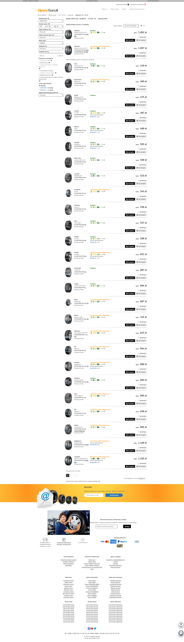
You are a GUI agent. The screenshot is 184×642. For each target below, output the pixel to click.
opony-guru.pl (95, 636)
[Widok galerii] (144, 26)
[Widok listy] (141, 26)
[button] (181, 624)
